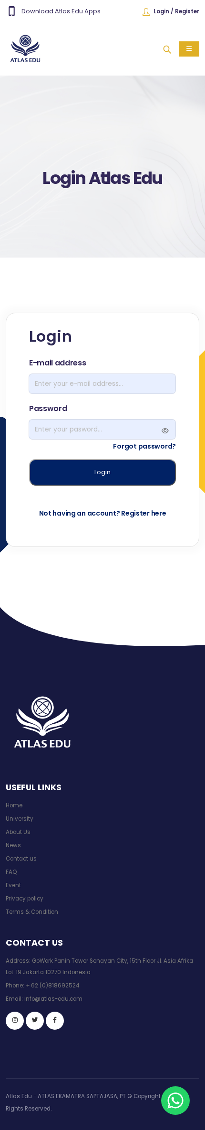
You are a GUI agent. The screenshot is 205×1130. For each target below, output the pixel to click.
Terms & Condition (32, 912)
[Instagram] (15, 1021)
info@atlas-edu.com (53, 999)
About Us (18, 832)
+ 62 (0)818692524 (52, 985)
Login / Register (176, 11)
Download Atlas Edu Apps (61, 11)
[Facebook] (55, 1021)
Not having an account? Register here (102, 513)
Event (13, 885)
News (13, 845)
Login (102, 472)
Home (14, 805)
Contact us (21, 858)
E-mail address (57, 362)
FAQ (11, 872)
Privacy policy (24, 898)
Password (48, 408)
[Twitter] (35, 1021)
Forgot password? (144, 446)
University (19, 819)
